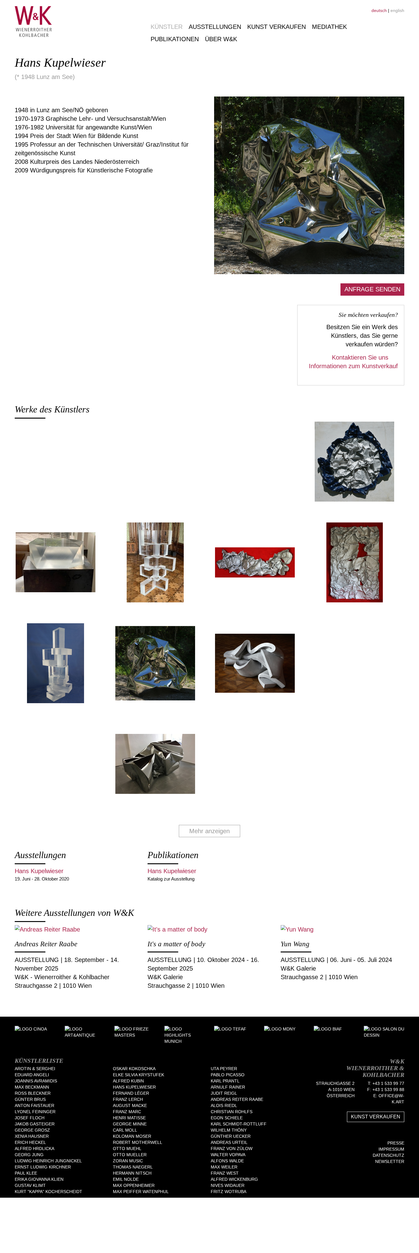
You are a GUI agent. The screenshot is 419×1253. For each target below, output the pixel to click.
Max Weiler (224, 1166)
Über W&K (221, 39)
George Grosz (32, 1130)
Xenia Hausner (32, 1136)
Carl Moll (125, 1130)
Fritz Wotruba (228, 1191)
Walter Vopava (228, 1154)
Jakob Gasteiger (35, 1123)
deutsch (379, 10)
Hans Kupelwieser (39, 871)
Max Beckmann (32, 1087)
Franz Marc (127, 1111)
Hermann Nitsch (132, 1173)
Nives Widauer (227, 1185)
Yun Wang (295, 944)
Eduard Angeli (32, 1074)
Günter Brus (30, 1099)
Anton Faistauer (34, 1105)
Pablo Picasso (227, 1074)
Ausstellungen (215, 26)
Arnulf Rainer (228, 1087)
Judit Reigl (224, 1093)
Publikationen (175, 39)
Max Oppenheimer (134, 1185)
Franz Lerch (128, 1099)
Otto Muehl (127, 1148)
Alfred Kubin (128, 1080)
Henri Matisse (129, 1117)
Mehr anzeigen (209, 831)
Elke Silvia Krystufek (138, 1074)
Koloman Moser (132, 1136)
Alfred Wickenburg (234, 1179)
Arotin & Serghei (35, 1068)
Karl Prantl (225, 1080)
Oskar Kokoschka (134, 1068)
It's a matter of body (176, 944)
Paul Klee (26, 1173)
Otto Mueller (130, 1154)
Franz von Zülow (231, 1148)
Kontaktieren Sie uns (361, 357)
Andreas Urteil (229, 1142)
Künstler (167, 26)
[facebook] (383, 1133)
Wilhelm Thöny (229, 1130)
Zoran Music (128, 1160)
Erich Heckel (30, 1142)
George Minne (130, 1123)
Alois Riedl (224, 1105)
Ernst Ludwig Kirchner (43, 1166)
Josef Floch (29, 1117)
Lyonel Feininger (35, 1111)
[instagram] (401, 1133)
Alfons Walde (227, 1160)
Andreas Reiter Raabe (46, 944)
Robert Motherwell (137, 1142)
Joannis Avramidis (36, 1080)
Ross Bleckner (33, 1093)
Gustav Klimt (30, 1185)
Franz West (225, 1173)
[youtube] (392, 1133)
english (397, 10)
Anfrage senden (372, 289)
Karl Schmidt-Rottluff (239, 1123)
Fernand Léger (131, 1093)
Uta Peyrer (224, 1068)
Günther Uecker (231, 1136)
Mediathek (329, 26)
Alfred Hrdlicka (34, 1148)
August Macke (130, 1105)
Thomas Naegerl (133, 1166)
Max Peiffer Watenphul (141, 1191)
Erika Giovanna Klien (39, 1179)
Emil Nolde (126, 1179)
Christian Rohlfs (231, 1111)
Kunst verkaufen (276, 26)
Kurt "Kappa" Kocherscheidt (48, 1191)
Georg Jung (29, 1154)
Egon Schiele (227, 1117)
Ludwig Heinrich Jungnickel (48, 1160)
